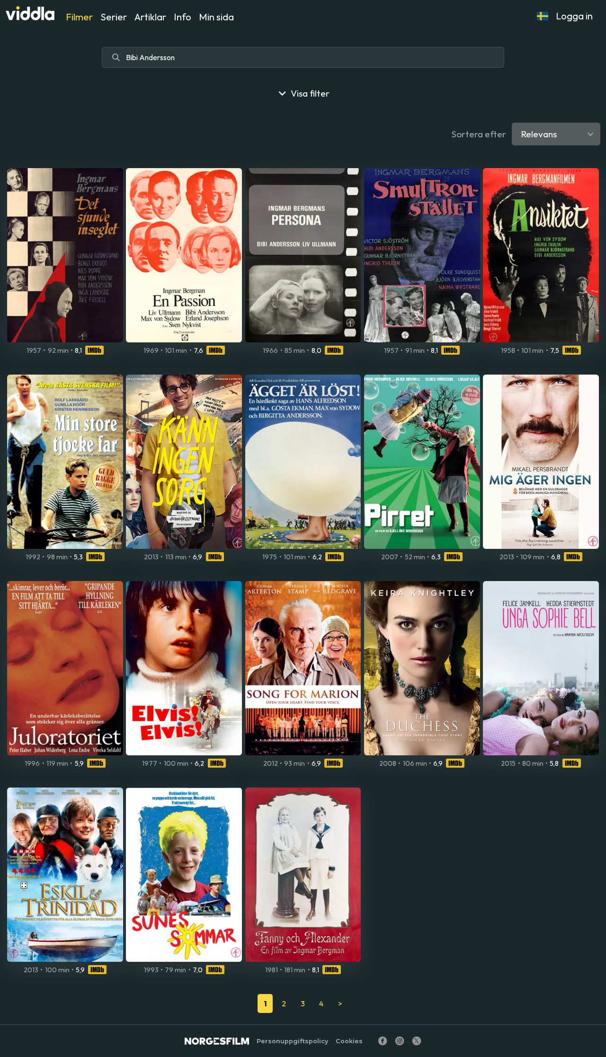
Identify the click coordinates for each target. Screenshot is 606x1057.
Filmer (79, 17)
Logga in (574, 16)
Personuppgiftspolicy (292, 1041)
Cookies (349, 1041)
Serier (113, 17)
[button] (542, 16)
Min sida (216, 17)
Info (182, 17)
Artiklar (150, 17)
